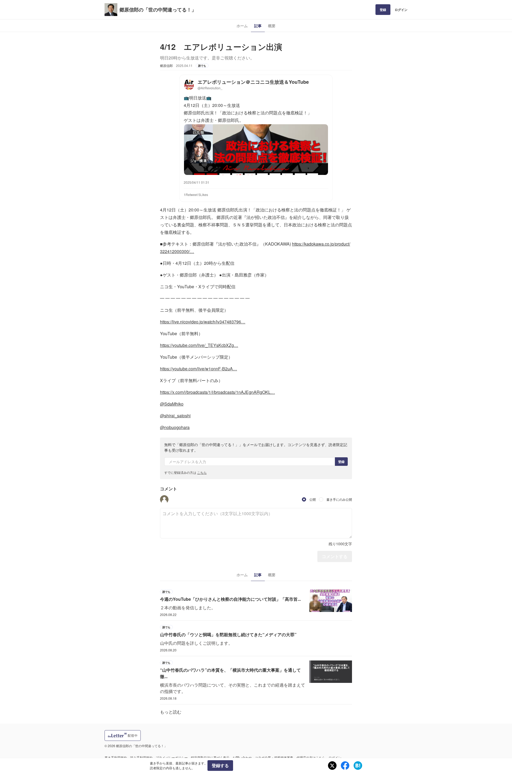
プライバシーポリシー (172, 757)
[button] (164, 499)
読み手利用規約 (141, 757)
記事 (258, 25)
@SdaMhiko (171, 404)
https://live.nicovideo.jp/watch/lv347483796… (202, 322)
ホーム (242, 25)
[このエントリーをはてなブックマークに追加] (358, 765)
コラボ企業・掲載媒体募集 (274, 757)
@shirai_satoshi (175, 415)
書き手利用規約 (116, 757)
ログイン (401, 9)
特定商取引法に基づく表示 (210, 757)
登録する (220, 765)
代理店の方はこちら (311, 757)
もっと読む (170, 712)
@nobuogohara (175, 427)
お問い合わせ (242, 757)
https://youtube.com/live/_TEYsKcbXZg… (199, 345)
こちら (202, 472)
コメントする (334, 556)
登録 (383, 9)
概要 (271, 25)
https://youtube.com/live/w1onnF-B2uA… (198, 369)
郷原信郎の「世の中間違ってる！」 (157, 9)
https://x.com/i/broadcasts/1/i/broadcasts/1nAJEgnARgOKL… (217, 392)
